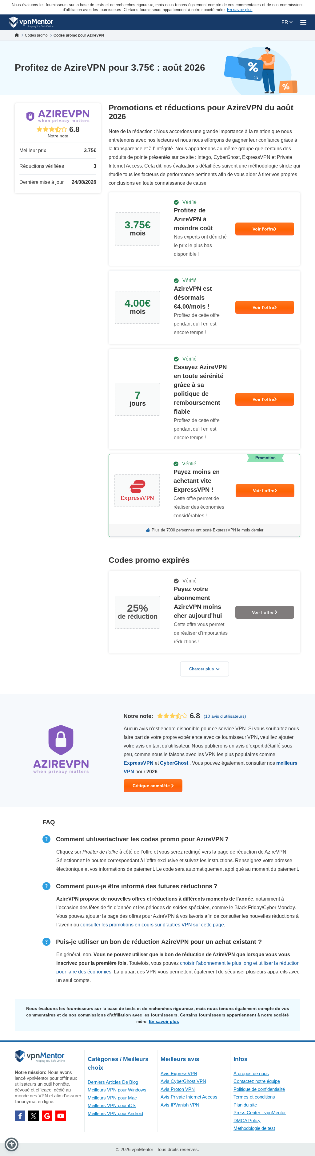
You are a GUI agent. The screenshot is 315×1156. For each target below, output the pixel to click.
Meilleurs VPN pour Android (115, 1113)
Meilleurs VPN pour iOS (112, 1105)
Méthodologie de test (254, 1128)
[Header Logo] (31, 22)
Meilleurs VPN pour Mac (112, 1097)
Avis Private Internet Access (189, 1096)
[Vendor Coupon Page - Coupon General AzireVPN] (204, 229)
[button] (11, 1144)
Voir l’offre (263, 229)
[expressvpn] (204, 495)
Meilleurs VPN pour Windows (117, 1089)
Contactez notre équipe (256, 1081)
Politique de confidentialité (259, 1089)
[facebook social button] (20, 1116)
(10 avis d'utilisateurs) (225, 716)
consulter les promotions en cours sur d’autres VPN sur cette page (152, 924)
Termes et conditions (254, 1096)
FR (285, 22)
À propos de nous (251, 1073)
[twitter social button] (33, 1116)
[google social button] (47, 1116)
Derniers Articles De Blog (113, 1082)
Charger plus (201, 669)
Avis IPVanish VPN (180, 1104)
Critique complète (152, 785)
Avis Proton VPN (178, 1089)
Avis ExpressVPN (179, 1073)
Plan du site (245, 1104)
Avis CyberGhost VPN (183, 1081)
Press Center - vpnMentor (259, 1112)
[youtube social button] (60, 1116)
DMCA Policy (247, 1120)
